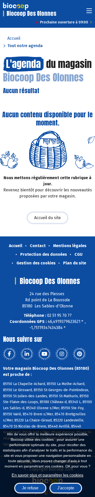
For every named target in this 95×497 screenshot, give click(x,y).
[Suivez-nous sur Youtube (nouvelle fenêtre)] (44, 354)
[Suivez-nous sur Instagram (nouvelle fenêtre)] (61, 354)
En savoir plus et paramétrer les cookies (47, 475)
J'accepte (65, 488)
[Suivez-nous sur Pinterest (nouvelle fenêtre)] (79, 354)
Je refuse (30, 488)
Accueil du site (47, 217)
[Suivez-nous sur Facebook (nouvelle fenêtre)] (9, 354)
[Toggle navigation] (89, 12)
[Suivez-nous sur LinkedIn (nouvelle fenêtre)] (27, 354)
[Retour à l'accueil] (15, 6)
